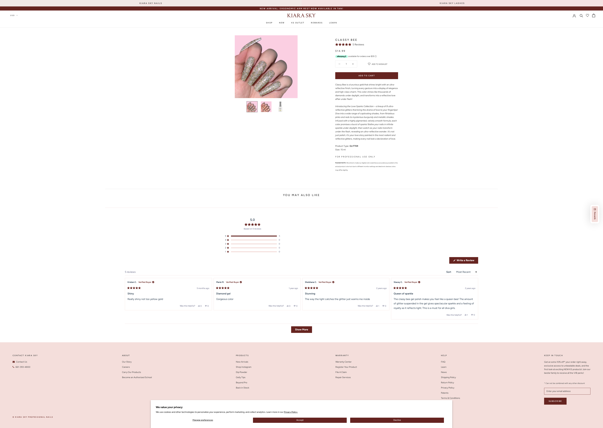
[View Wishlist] (587, 15)
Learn (333, 23)
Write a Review (467, 261)
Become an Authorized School (137, 377)
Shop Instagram (243, 367)
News (444, 372)
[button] (349, 44)
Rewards (317, 23)
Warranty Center (343, 362)
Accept (300, 420)
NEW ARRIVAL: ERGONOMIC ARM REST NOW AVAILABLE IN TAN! (301, 8)
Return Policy (447, 382)
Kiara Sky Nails (150, 3)
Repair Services (343, 377)
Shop (269, 23)
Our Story (127, 362)
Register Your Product (346, 367)
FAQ (443, 362)
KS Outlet (297, 23)
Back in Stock (242, 387)
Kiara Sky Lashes (452, 3)
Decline (397, 420)
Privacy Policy (447, 387)
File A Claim (341, 372)
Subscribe (555, 401)
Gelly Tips (240, 377)
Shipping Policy (448, 377)
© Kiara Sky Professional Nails (33, 417)
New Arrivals (242, 362)
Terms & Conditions (450, 398)
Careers (126, 367)
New (282, 23)
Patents (444, 393)
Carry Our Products (131, 372)
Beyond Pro (241, 382)
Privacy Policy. (291, 412)
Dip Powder (241, 372)
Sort (449, 271)
